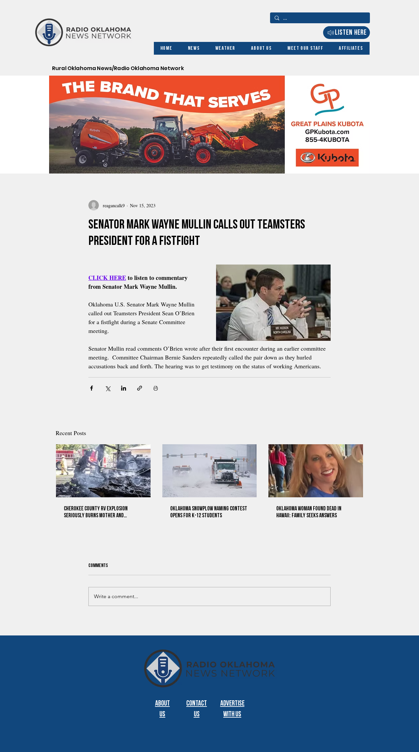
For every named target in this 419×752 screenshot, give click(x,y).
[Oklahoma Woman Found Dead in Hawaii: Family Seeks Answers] (315, 470)
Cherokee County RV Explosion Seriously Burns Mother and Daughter (96, 512)
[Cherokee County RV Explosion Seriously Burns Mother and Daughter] (103, 470)
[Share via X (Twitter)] (107, 388)
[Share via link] (140, 388)
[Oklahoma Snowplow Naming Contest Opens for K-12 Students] (209, 470)
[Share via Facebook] (91, 388)
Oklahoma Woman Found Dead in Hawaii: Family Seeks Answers (308, 512)
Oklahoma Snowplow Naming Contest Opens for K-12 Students (208, 512)
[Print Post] (156, 388)
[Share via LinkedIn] (123, 388)
